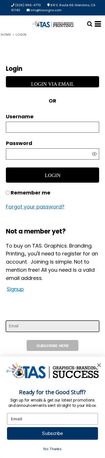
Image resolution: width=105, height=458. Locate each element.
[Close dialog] (99, 365)
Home (6, 34)
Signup (15, 289)
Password (19, 143)
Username (20, 116)
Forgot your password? (35, 206)
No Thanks (52, 449)
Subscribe (52, 433)
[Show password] (94, 154)
